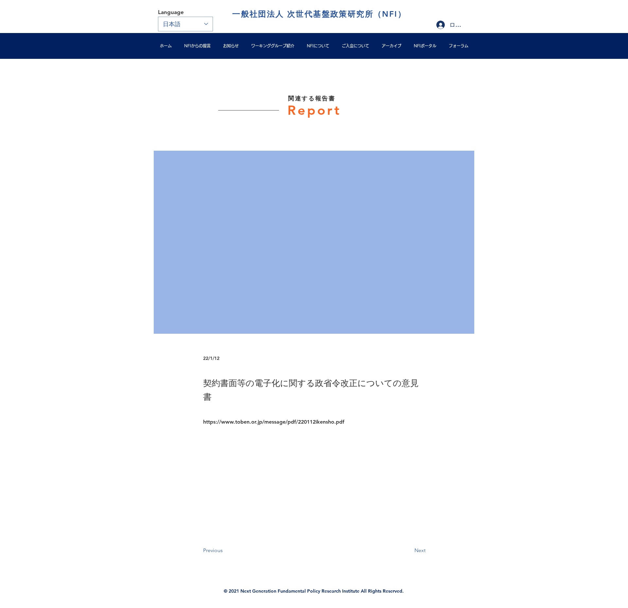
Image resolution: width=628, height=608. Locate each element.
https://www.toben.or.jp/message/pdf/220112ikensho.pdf (273, 422)
